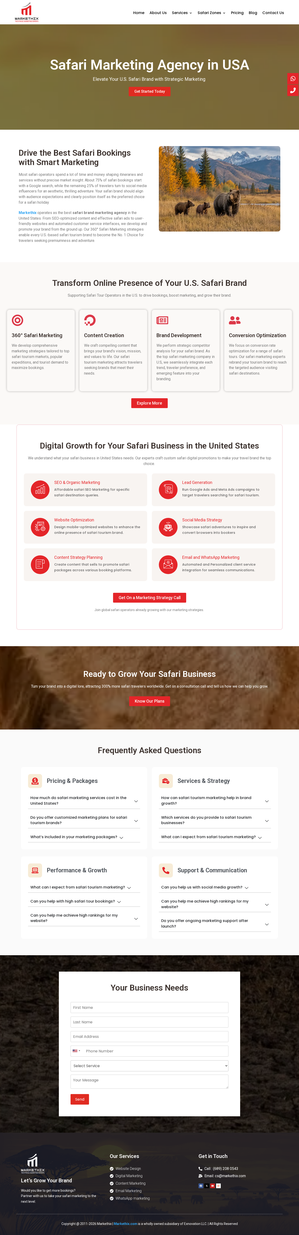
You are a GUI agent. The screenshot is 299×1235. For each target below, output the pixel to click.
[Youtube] (212, 1185)
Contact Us (273, 13)
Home (138, 13)
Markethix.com (125, 1224)
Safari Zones (209, 13)
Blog (253, 13)
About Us (158, 13)
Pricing (237, 13)
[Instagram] (218, 1185)
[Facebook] (201, 1185)
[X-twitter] (206, 1185)
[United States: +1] (76, 1050)
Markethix (27, 212)
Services (180, 13)
